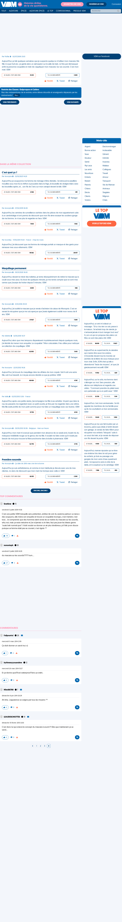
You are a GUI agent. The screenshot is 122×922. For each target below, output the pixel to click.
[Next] (32, 746)
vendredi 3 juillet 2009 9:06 (12, 510)
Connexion (116, 4)
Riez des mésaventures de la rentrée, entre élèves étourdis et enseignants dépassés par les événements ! (39, 92)
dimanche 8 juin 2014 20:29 (12, 696)
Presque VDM (79, 11)
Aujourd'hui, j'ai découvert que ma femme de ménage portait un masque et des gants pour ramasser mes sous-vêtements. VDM (40, 246)
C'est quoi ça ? (9, 172)
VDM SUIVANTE (73, 102)
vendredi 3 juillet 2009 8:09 (12, 551)
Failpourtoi (9, 636)
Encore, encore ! (41, 491)
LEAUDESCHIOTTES (12, 717)
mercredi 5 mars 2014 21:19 (11, 641)
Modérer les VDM (96, 4)
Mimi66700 (9, 690)
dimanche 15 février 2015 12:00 (13, 723)
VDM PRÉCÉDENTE (9, 102)
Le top (50, 11)
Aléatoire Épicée (37, 11)
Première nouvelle (11, 460)
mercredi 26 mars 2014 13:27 (12, 669)
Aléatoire (13, 11)
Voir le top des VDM (101, 224)
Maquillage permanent (14, 268)
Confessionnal (63, 11)
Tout (3, 11)
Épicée (24, 11)
